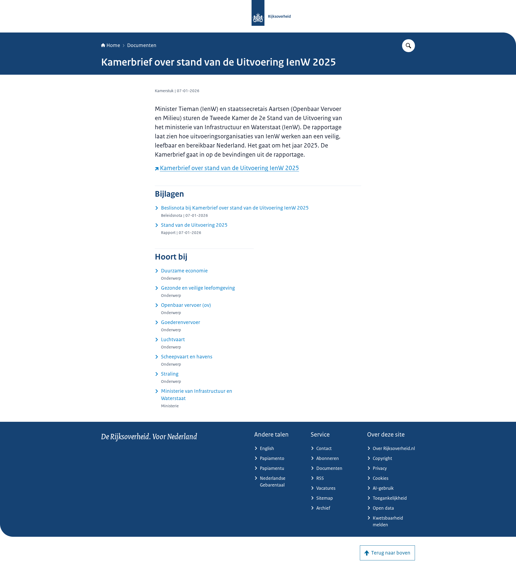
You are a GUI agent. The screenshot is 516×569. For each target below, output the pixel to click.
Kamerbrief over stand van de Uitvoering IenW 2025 (229, 168)
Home (113, 45)
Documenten (141, 45)
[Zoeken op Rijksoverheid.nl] (408, 45)
